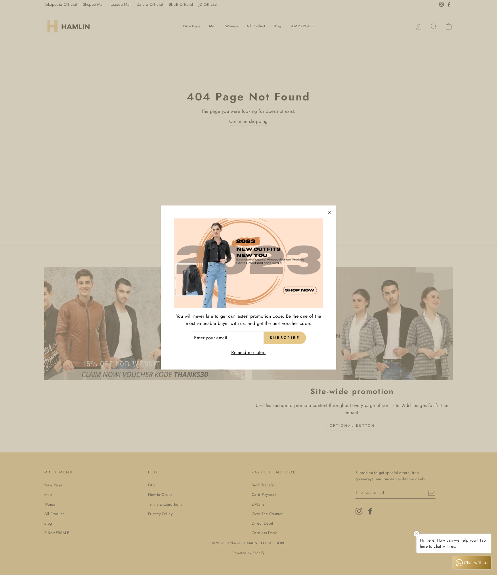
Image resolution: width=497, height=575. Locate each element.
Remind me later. (248, 352)
